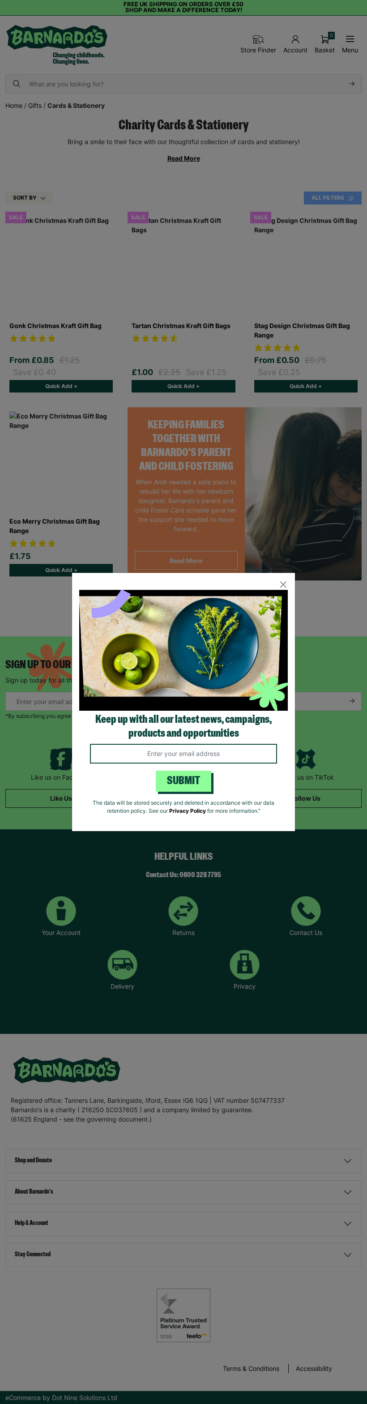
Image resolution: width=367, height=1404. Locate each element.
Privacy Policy (187, 810)
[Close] (283, 584)
